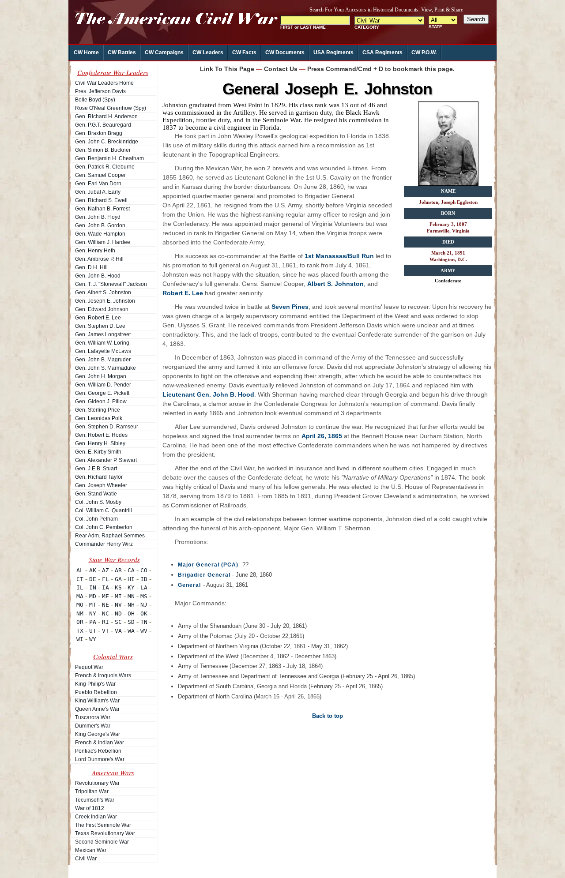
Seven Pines (290, 306)
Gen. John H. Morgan (100, 376)
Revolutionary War (97, 783)
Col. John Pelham (96, 519)
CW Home (86, 52)
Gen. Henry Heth (95, 251)
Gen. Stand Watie (96, 494)
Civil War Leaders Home (104, 83)
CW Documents (285, 52)
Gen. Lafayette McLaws (103, 351)
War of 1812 (89, 808)
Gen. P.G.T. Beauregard (103, 125)
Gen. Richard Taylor (99, 477)
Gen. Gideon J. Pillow (101, 401)
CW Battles (122, 52)
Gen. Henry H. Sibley (100, 443)
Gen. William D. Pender (103, 385)
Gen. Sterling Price (97, 410)
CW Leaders (207, 52)
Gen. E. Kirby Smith (98, 452)
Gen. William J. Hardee (102, 242)
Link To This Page (227, 69)
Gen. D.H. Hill (91, 267)
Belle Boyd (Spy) (95, 100)
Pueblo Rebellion (96, 692)
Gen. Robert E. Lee (98, 318)
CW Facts (244, 52)
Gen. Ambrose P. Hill (99, 259)
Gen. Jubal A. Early (98, 192)
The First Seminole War (103, 825)
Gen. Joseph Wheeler (101, 485)
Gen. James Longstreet (103, 334)
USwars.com (275, 869)
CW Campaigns (164, 52)
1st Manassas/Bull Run (339, 255)
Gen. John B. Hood (98, 276)
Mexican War (90, 850)
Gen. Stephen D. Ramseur (106, 427)
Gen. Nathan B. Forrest (102, 209)
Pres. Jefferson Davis (100, 91)
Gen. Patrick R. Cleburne (105, 167)
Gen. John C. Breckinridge (106, 142)
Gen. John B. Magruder (103, 359)
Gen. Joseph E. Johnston (105, 301)
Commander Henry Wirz (104, 544)
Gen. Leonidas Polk (98, 418)
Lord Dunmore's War (99, 759)
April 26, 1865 (321, 435)
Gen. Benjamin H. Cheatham (109, 158)
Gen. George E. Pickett (102, 393)
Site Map (217, 869)
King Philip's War (95, 684)
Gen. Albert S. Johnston (103, 292)
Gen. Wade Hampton (100, 234)
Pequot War (89, 667)
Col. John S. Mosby (98, 502)
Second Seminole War (102, 842)
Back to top (327, 716)
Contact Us (281, 69)
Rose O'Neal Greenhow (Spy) (110, 108)
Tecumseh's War (94, 800)
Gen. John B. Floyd (98, 217)
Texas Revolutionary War (105, 833)
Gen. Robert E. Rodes (101, 435)
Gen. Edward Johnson (101, 309)
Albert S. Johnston (335, 283)
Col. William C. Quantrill (103, 510)
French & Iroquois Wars (103, 675)
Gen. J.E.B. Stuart (96, 468)
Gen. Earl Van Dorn (98, 183)
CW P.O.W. (424, 52)
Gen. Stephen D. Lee (100, 326)
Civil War (86, 858)
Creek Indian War (96, 817)
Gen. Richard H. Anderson (106, 116)
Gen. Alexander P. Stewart (106, 460)
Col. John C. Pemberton (103, 527)
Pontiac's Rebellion (98, 751)
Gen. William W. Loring (102, 343)
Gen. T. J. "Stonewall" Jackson (111, 284)
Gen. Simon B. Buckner (103, 150)
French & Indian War (99, 742)
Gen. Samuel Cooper (100, 175)
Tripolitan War (92, 791)
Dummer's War (92, 726)
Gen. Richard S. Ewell (101, 200)
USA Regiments (333, 52)
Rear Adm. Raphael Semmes (110, 536)
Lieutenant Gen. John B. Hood (208, 394)
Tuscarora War (92, 717)
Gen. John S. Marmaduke (105, 368)
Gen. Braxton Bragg (98, 133)
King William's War (97, 701)
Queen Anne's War (97, 709)
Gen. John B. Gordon (100, 225)
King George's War (97, 734)
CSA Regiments (382, 52)
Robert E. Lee (182, 292)
